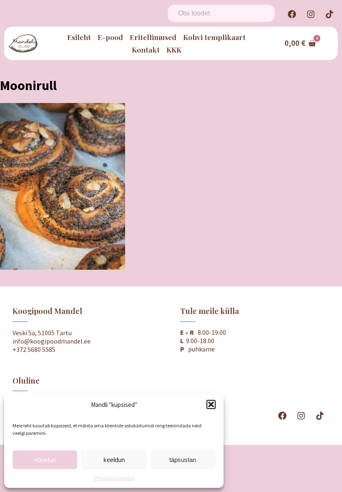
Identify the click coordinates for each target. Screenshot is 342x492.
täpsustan (182, 459)
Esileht (79, 37)
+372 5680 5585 (34, 349)
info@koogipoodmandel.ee (52, 341)
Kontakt (146, 49)
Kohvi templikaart (214, 37)
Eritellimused (153, 37)
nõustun (45, 459)
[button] (211, 404)
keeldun (114, 459)
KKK (173, 49)
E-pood (110, 37)
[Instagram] (310, 14)
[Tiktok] (329, 14)
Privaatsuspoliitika (114, 478)
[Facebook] (292, 14)
